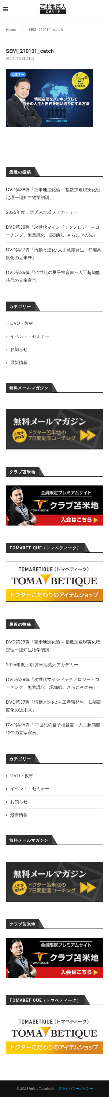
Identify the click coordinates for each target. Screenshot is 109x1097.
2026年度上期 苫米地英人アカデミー (42, 664)
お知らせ (19, 801)
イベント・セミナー (29, 788)
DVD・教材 (21, 775)
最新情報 (19, 814)
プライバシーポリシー (75, 1088)
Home (11, 29)
